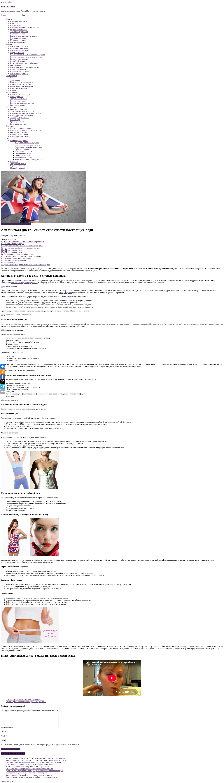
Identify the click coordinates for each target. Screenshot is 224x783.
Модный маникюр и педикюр (27, 143)
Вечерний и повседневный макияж (24, 63)
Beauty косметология (18, 88)
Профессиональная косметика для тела (25, 113)
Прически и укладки (18, 21)
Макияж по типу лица (19, 46)
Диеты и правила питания (20, 128)
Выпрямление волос (18, 34)
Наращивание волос (18, 40)
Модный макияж (17, 53)
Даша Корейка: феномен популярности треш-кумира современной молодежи (36, 760)
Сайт (3, 740)
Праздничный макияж (19, 59)
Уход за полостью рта (18, 99)
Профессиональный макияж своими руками (27, 55)
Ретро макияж (15, 65)
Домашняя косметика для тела (22, 111)
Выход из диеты (65, 293)
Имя (3, 732)
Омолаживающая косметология (22, 86)
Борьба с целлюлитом (19, 109)
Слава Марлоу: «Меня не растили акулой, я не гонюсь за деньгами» (33, 777)
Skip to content (6, 2)
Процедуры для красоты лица (22, 103)
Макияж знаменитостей (19, 51)
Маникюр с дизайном (23, 151)
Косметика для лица (18, 101)
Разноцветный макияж (19, 48)
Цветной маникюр (22, 155)
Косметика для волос (18, 42)
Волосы (9, 19)
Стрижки (14, 23)
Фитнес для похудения (19, 132)
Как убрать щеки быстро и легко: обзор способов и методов (29, 769)
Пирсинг (13, 78)
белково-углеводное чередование (24, 283)
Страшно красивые (18, 166)
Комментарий (7, 728)
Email (4, 736)
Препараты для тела (18, 124)
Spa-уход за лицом (17, 105)
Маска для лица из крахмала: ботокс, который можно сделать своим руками (36, 758)
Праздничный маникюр (24, 153)
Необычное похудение (19, 134)
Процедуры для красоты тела (21, 116)
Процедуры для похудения (20, 136)
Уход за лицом (11, 92)
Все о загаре (15, 120)
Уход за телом (11, 107)
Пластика (14, 162)
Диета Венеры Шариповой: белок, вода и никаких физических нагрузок (34, 771)
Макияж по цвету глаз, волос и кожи (24, 67)
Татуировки (15, 80)
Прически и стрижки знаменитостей (24, 28)
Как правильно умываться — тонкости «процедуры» (27, 773)
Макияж (9, 44)
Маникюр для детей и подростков (28, 147)
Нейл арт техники (22, 149)
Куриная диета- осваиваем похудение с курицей (26, 702)
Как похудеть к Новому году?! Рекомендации (25, 700)
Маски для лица (16, 97)
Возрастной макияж (18, 69)
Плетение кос (15, 25)
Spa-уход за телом (17, 122)
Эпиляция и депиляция (19, 118)
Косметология (11, 76)
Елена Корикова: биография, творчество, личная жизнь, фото (30, 775)
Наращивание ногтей (23, 157)
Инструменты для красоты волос (23, 36)
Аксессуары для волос (19, 32)
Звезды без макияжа (18, 164)
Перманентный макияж (19, 72)
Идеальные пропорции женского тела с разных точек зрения (30, 764)
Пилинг (13, 90)
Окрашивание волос (18, 38)
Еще (7, 139)
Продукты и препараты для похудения (25, 130)
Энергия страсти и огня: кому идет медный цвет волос (27, 767)
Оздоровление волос (18, 30)
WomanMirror (8, 6)
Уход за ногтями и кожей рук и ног (29, 160)
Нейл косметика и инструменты (27, 145)
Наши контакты (7, 781)
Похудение (10, 126)
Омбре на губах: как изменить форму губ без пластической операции (33, 762)
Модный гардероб (17, 168)
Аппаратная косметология (20, 84)
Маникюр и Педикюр (19, 141)
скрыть (14, 239)
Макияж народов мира (19, 74)
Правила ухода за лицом (20, 95)
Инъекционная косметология (21, 82)
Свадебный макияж (18, 61)
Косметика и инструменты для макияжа (26, 57)
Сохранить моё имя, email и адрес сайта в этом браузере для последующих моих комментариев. (42, 745)
